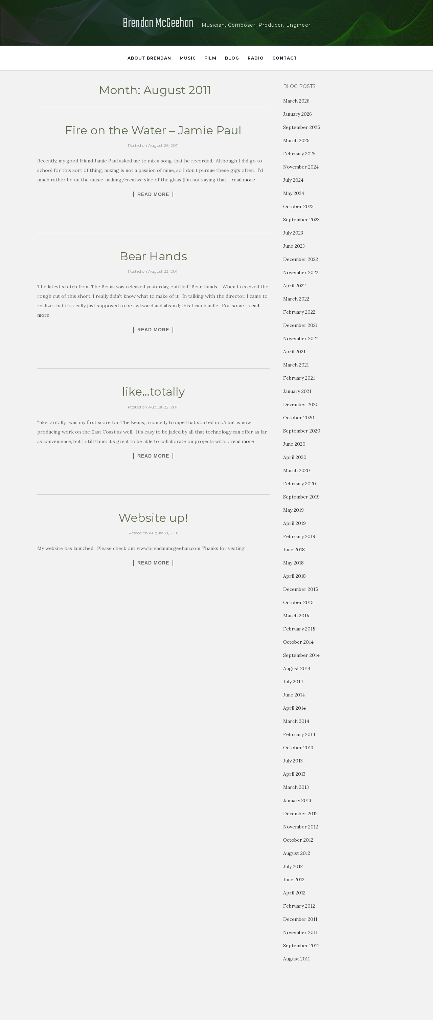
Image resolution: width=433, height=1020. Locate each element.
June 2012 (293, 880)
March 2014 (296, 721)
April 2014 (294, 708)
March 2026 (296, 101)
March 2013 (296, 787)
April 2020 (294, 457)
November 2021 (300, 338)
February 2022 (299, 312)
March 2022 (296, 299)
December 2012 (300, 814)
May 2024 (293, 193)
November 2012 (300, 827)
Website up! (153, 518)
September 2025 (301, 127)
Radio (256, 58)
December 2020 (301, 404)
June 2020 (294, 444)
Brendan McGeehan (158, 23)
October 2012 (298, 840)
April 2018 (294, 576)
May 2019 (293, 510)
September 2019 (301, 497)
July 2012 (293, 866)
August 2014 (297, 668)
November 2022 (300, 272)
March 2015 (296, 616)
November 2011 (300, 932)
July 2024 (293, 180)
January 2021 (297, 391)
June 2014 (294, 695)
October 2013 (298, 748)
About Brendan (149, 58)
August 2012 (296, 853)
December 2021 (300, 325)
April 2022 (294, 286)
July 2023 (293, 233)
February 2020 (299, 484)
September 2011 (301, 946)
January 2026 (297, 114)
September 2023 (301, 220)
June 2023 (294, 246)
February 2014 (299, 734)
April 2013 (294, 774)
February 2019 (299, 536)
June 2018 (294, 550)
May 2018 (293, 563)
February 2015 (299, 629)
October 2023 (298, 206)
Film (210, 58)
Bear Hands (153, 256)
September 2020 (301, 431)
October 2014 (298, 642)
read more (243, 180)
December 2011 (300, 919)
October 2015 (298, 602)
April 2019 (294, 523)
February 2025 (299, 154)
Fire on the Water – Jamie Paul (153, 130)
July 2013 (293, 761)
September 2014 (301, 655)
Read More (153, 194)
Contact (284, 58)
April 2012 (294, 893)
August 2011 (296, 959)
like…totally (153, 391)
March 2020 (296, 470)
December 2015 (300, 589)
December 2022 (300, 259)
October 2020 (298, 418)
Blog (232, 58)
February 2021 (299, 378)
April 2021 (294, 352)
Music (188, 58)
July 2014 (293, 682)
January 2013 (297, 800)
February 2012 (299, 906)
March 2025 (296, 140)
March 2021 (296, 365)
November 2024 (301, 167)
